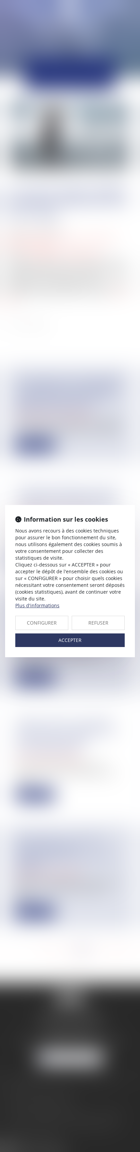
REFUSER (98, 622)
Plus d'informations (37, 605)
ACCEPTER (70, 640)
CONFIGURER (42, 622)
